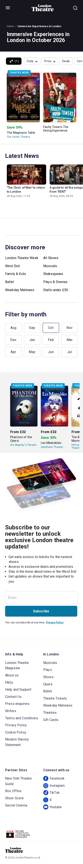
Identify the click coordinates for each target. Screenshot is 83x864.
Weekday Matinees (19, 290)
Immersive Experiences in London (39, 26)
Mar (70, 340)
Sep (32, 328)
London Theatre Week (21, 258)
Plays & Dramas (55, 282)
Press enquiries (17, 704)
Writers (10, 711)
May (32, 352)
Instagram (57, 786)
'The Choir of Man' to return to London (26, 189)
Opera (47, 684)
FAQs (9, 682)
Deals (66, 61)
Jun (51, 352)
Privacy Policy (54, 622)
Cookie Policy (15, 732)
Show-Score (14, 798)
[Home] (43, 7)
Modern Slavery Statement (17, 742)
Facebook (57, 778)
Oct (50, 328)
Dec (13, 340)
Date (30, 61)
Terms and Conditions (21, 718)
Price (48, 61)
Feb (51, 340)
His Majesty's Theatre (23, 444)
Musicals (50, 266)
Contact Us (13, 697)
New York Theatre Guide (18, 781)
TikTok (55, 793)
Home (10, 26)
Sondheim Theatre (52, 447)
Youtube (56, 807)
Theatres (50, 713)
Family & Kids (15, 274)
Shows (48, 677)
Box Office (13, 791)
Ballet (9, 282)
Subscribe (41, 611)
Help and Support (18, 689)
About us (12, 675)
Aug (13, 328)
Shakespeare (53, 274)
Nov (69, 328)
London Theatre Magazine (17, 665)
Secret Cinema (16, 805)
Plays (47, 670)
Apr (13, 352)
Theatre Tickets (55, 698)
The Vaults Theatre (18, 136)
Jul (69, 352)
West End (12, 266)
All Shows (50, 258)
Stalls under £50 (55, 290)
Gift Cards (51, 720)
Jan (32, 340)
